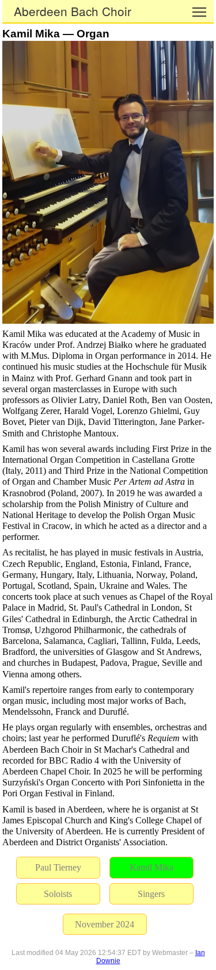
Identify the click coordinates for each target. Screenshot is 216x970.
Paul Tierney (58, 867)
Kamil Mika (151, 867)
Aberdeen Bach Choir (72, 11)
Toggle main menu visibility (199, 11)
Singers (151, 894)
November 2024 (104, 924)
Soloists (58, 894)
